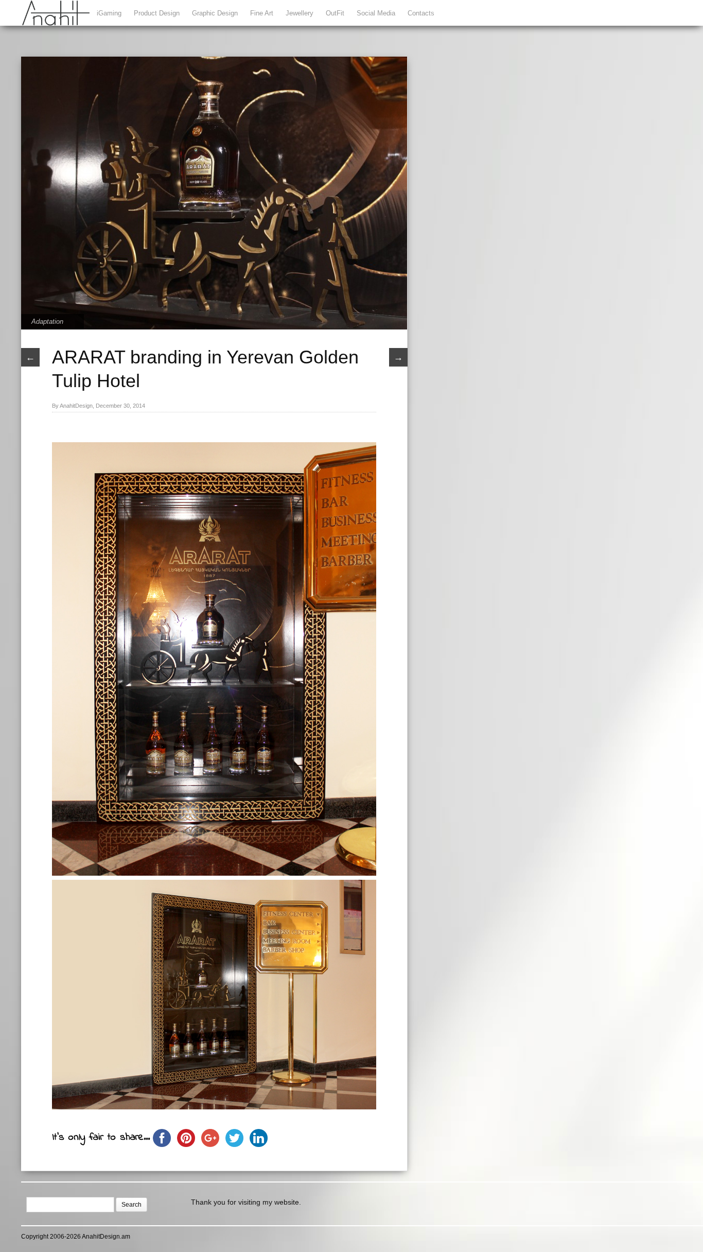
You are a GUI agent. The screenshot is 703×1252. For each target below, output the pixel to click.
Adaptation (47, 321)
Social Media (376, 13)
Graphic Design (215, 13)
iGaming (109, 13)
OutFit (335, 13)
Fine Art (261, 13)
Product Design (157, 13)
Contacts (421, 13)
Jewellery (299, 13)
